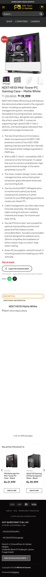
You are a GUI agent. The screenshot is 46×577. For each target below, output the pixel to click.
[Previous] (6, 53)
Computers (21, 21)
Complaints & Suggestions (23, 516)
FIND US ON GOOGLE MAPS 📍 (16, 558)
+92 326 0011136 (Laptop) (12, 537)
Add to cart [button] (11, 490)
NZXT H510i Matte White (23, 306)
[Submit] (41, 13)
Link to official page (23, 435)
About (9, 511)
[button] (3, 7)
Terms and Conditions (29, 511)
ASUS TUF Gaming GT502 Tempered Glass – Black (34, 475)
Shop (9, 21)
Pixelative (15, 572)
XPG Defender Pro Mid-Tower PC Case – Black (11, 475)
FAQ (15, 511)
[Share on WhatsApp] (9, 279)
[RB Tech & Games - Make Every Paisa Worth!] (23, 7)
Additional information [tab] (14, 300)
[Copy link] (15, 279)
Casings (35, 21)
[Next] (40, 53)
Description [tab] (9, 296)
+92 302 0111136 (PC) (10, 531)
